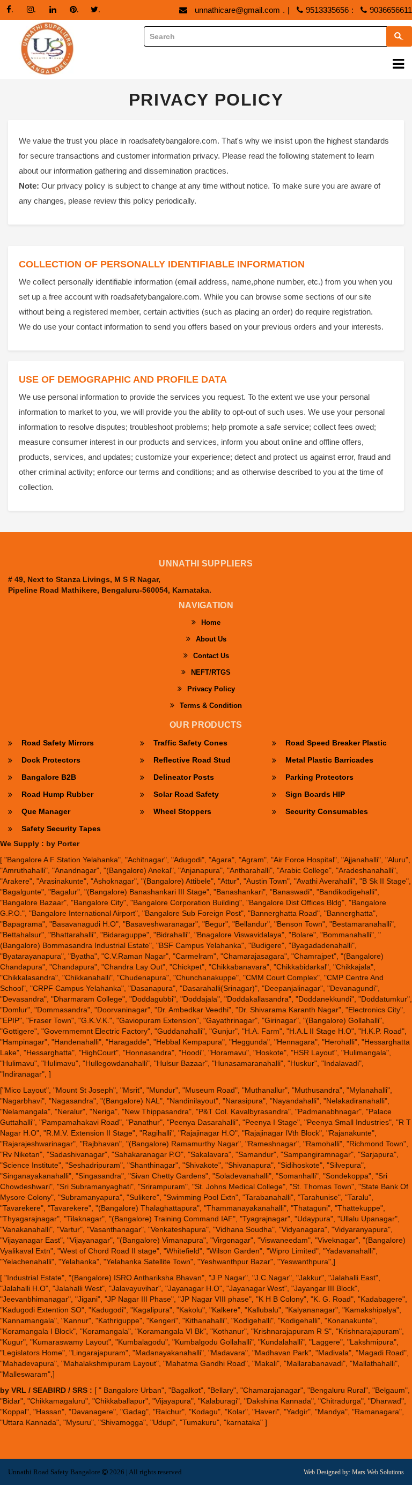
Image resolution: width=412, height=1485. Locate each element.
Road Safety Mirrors (57, 742)
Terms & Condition (211, 706)
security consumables (326, 811)
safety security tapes (61, 828)
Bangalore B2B (48, 777)
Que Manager (45, 811)
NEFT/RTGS (211, 672)
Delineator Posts (183, 777)
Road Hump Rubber (57, 794)
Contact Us (211, 656)
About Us (211, 639)
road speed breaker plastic (336, 742)
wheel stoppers (182, 811)
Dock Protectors (50, 760)
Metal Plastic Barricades (329, 760)
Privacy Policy (211, 689)
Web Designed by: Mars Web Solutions (354, 1472)
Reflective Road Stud (192, 760)
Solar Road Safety (186, 794)
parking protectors (319, 777)
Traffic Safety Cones (190, 742)
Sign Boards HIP (315, 794)
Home (210, 622)
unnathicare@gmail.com (237, 9)
